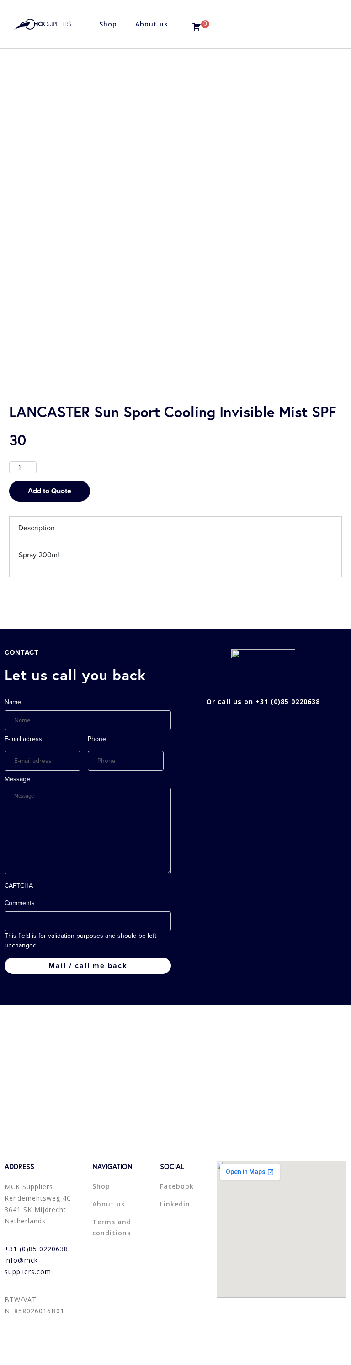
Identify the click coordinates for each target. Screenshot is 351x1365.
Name (13, 702)
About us (151, 24)
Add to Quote (49, 491)
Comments (20, 903)
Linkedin (175, 1204)
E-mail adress (23, 739)
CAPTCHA (19, 885)
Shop (108, 24)
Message (17, 779)
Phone (97, 739)
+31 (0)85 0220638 (36, 1248)
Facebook (177, 1186)
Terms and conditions (111, 1227)
